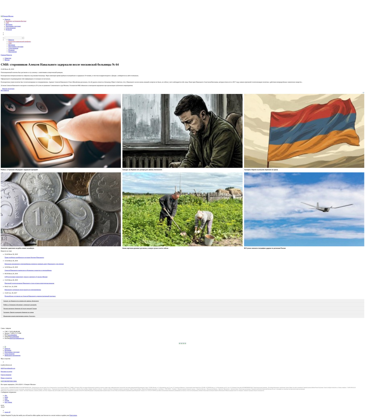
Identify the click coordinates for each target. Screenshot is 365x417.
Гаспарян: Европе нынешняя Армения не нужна (18, 312)
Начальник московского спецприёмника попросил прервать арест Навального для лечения (34, 264)
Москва (7, 60)
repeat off (7, 412)
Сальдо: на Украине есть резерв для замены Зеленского (21, 301)
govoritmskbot (12, 335)
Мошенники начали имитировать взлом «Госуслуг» (19, 316)
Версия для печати (8, 89)
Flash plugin (73, 415)
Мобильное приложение (12, 355)
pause (6, 397)
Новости (7, 19)
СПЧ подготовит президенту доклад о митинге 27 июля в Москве (26, 277)
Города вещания (6, 375)
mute (6, 399)
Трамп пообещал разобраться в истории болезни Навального (24, 257)
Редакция (9, 29)
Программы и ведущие (13, 26)
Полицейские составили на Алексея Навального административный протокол (30, 296)
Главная (3, 55)
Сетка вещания (10, 28)
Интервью (9, 24)
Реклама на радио (6, 371)
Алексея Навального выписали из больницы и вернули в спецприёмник (28, 270)
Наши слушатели (6, 378)
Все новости (5, 90)
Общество (8, 58)
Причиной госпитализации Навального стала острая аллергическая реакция (29, 283)
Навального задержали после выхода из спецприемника (23, 290)
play (6, 395)
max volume (8, 402)
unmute (7, 400)
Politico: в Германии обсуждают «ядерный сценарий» (20, 304)
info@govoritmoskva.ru (17, 338)
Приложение (12, 52)
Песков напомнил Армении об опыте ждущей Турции (20, 308)
